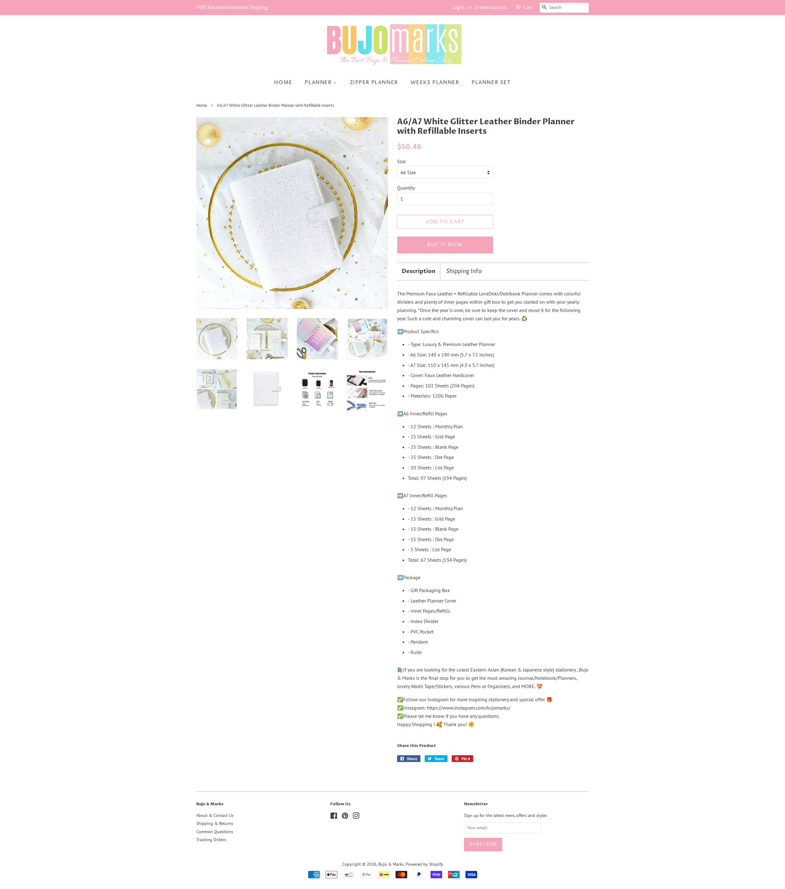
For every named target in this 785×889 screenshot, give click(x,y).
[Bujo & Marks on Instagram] (356, 817)
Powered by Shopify (424, 864)
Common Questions (214, 831)
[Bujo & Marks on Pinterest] (345, 817)
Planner (319, 82)
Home (283, 82)
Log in (458, 7)
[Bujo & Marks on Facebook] (333, 817)
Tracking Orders (211, 839)
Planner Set (491, 82)
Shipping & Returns (214, 823)
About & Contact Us (215, 815)
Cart (528, 7)
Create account (491, 7)
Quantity (406, 188)
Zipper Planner (374, 82)
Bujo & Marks (391, 864)
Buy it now (445, 244)
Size (401, 161)
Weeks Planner (435, 82)
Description (418, 271)
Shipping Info (464, 271)
